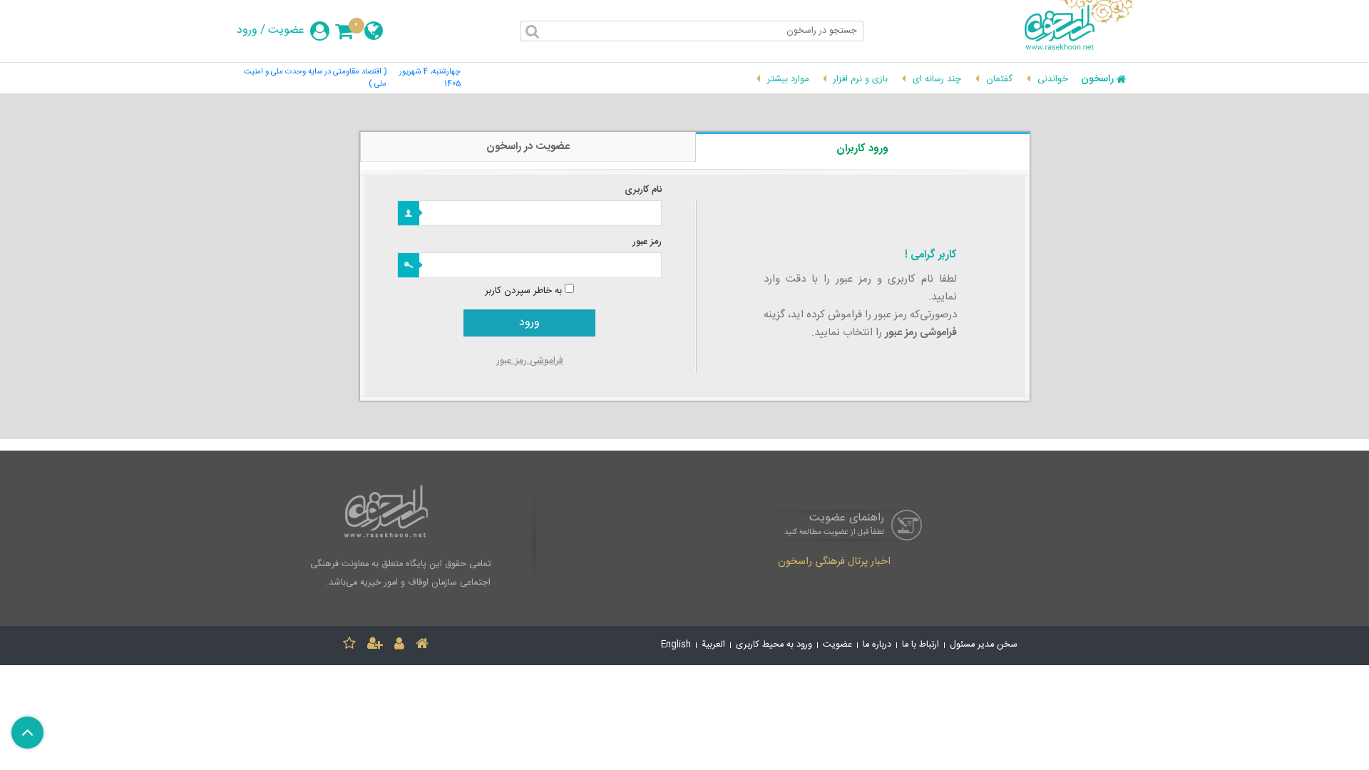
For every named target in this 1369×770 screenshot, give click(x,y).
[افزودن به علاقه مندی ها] (349, 645)
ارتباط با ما (920, 644)
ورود (247, 30)
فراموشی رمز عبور (529, 361)
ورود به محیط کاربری (774, 644)
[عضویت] (375, 645)
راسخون (1097, 80)
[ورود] (399, 645)
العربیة (713, 644)
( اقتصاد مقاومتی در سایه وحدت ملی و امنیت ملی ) (315, 78)
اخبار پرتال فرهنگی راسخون (834, 562)
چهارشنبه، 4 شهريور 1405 (430, 78)
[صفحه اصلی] (422, 645)
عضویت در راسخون (528, 146)
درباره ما (877, 644)
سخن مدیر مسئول (983, 644)
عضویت (286, 30)
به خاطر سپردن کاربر (523, 291)
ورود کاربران (862, 149)
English (676, 644)
